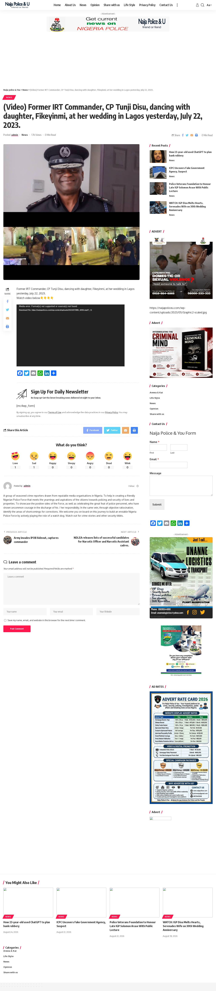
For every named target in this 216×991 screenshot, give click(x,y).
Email (154, 459)
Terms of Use (54, 412)
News (9, 97)
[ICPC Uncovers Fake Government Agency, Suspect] (158, 172)
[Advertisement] (108, 59)
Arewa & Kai (156, 392)
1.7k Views (36, 134)
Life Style (155, 398)
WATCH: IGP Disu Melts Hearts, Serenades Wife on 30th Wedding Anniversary (187, 206)
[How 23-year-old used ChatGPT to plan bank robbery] (158, 156)
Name (154, 442)
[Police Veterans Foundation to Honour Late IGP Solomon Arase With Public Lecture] (158, 188)
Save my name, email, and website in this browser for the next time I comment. (47, 620)
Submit (157, 504)
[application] (71, 335)
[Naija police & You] (18, 5)
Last (172, 452)
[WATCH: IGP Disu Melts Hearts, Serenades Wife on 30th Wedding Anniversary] (158, 207)
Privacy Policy (111, 412)
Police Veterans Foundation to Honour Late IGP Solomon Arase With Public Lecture (190, 187)
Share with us (157, 414)
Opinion (154, 408)
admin (14, 134)
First (152, 452)
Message (155, 473)
